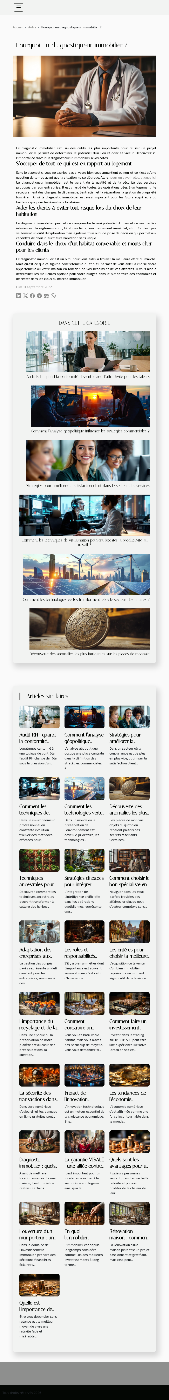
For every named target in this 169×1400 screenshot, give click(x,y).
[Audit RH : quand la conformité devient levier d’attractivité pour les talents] (88, 351)
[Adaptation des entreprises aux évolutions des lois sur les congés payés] (39, 931)
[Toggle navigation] (18, 7)
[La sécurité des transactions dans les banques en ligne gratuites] (39, 1075)
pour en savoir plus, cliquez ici (133, 177)
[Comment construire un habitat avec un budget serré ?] (85, 1003)
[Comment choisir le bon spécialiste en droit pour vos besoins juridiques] (129, 860)
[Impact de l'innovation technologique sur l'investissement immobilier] (85, 1075)
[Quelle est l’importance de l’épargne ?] (39, 1285)
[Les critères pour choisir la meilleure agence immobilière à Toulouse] (129, 931)
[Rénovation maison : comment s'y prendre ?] (129, 1213)
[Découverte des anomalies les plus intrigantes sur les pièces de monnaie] (89, 628)
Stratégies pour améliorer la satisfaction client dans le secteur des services (88, 485)
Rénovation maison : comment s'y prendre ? (129, 1237)
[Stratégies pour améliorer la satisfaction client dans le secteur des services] (88, 460)
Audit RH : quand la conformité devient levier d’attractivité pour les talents (88, 376)
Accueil (18, 27)
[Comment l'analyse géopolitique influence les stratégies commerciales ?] (90, 406)
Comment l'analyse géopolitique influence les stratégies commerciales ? (90, 431)
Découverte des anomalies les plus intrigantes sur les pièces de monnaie (89, 654)
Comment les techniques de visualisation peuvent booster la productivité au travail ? (85, 542)
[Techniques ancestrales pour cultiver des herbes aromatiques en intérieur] (39, 860)
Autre (32, 27)
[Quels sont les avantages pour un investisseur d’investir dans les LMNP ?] (129, 1141)
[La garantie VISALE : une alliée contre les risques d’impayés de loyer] (85, 1141)
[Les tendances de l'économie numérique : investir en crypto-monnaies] (129, 1075)
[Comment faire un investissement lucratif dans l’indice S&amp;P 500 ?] (129, 1003)
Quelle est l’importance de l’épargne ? (35, 1309)
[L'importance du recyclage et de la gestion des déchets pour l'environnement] (39, 1003)
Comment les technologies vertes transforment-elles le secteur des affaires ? (86, 599)
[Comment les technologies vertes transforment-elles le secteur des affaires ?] (86, 574)
